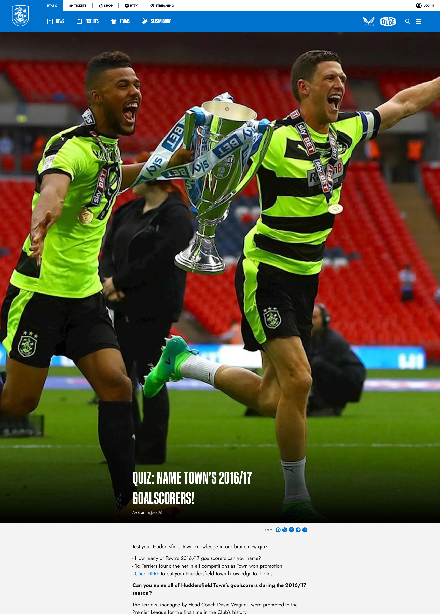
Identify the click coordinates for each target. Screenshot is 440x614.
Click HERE (147, 573)
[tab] (52, 5)
